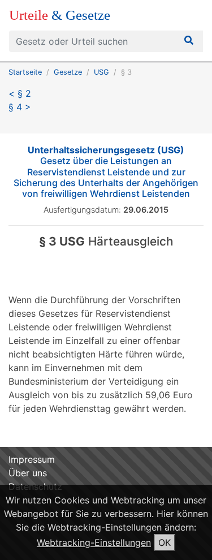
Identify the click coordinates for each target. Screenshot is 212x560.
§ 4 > (19, 107)
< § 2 (19, 93)
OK (164, 542)
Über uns (27, 473)
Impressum (31, 459)
